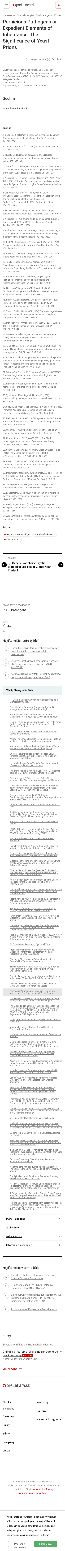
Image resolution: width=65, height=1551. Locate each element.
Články (7, 1402)
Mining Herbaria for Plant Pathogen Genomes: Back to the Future (35, 1020)
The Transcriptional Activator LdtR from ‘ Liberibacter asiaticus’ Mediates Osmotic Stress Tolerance (35, 772)
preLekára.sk (17, 6)
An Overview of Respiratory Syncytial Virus (30, 944)
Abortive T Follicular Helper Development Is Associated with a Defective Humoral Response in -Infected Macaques (36, 1063)
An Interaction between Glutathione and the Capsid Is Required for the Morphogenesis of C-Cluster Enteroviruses (35, 882)
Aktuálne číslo (14, 1236)
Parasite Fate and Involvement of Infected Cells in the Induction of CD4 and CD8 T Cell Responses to (35, 977)
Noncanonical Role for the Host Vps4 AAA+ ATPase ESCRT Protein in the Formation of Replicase (34, 747)
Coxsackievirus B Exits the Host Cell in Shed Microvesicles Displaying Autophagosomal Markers (34, 779)
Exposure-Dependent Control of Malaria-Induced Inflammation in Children (32, 1160)
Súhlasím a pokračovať (45, 1545)
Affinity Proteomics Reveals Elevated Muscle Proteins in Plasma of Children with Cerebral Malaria (35, 740)
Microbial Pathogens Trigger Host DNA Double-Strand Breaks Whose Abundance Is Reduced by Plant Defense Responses (35, 863)
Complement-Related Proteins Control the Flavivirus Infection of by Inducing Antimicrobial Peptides (34, 847)
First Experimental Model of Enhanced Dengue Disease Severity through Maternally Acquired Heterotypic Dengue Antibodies (32, 952)
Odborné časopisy (25, 15)
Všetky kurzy (10, 1369)
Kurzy (6, 1425)
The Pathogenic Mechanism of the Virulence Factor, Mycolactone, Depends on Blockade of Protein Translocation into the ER (34, 927)
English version (38, 59)
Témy (6, 1434)
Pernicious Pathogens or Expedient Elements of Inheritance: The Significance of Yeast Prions (32, 992)
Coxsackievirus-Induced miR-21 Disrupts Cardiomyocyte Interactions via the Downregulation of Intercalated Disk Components (35, 797)
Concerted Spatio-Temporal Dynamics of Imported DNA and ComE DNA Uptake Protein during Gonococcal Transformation (36, 891)
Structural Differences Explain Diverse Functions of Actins (34, 822)
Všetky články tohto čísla (19, 690)
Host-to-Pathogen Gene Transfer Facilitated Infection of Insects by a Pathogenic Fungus (35, 764)
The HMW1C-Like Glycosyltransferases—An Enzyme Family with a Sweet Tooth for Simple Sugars (34, 999)
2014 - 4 (57, 15)
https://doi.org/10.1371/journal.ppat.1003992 (24, 85)
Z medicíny (8, 1409)
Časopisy (8, 1416)
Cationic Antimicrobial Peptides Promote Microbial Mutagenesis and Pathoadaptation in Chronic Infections (34, 1080)
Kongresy (8, 1442)
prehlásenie (38, 1489)
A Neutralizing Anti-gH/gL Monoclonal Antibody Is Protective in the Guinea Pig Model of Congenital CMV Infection (35, 1169)
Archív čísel (12, 1227)
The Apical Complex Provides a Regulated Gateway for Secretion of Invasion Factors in (36, 1177)
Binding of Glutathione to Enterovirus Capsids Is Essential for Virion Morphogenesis (32, 960)
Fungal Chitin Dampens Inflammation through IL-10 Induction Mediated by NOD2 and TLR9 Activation (34, 854)
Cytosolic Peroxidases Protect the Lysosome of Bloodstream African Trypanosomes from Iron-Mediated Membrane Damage (32, 1053)
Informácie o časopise (19, 1245)
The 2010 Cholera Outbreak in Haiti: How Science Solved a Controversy (33, 732)
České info (56, 59)
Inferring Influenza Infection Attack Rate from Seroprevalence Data (31, 1028)
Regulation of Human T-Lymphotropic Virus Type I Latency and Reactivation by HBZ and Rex (33, 909)
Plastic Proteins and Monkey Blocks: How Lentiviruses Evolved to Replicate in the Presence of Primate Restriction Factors (36, 724)
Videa (6, 1451)
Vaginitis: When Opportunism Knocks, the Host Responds (32, 839)
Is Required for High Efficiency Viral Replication (32, 1118)
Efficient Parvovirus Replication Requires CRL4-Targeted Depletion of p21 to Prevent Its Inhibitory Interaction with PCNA (33, 756)
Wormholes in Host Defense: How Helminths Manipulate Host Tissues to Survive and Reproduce (34, 715)
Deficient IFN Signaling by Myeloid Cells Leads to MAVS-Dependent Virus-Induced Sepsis (33, 985)
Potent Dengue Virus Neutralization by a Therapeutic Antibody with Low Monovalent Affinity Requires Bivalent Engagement (35, 901)
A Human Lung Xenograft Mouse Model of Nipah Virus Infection (35, 1035)
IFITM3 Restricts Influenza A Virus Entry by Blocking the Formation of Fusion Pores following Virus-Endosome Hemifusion (34, 969)
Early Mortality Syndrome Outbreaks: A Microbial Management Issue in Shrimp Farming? (32, 708)
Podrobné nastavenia (20, 1545)
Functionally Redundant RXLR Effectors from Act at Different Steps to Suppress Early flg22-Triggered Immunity (34, 918)
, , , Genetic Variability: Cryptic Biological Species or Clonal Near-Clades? (30, 566)
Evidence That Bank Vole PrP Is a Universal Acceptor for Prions (35, 1134)
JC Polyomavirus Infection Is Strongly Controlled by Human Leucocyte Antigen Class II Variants (34, 1071)
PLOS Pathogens (44, 15)
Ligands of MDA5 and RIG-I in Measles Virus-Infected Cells (35, 805)
